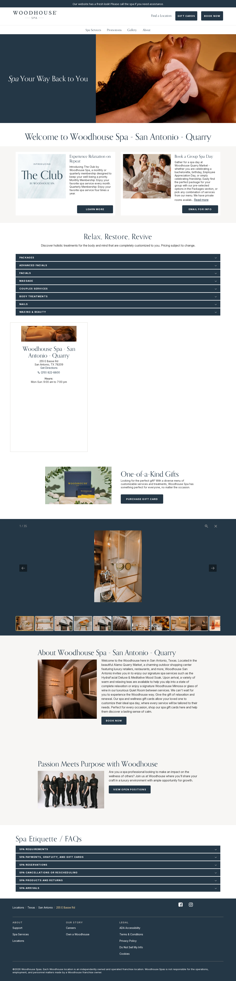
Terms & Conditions (131, 934)
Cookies (124, 953)
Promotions (114, 30)
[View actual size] (206, 526)
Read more (201, 199)
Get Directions (49, 367)
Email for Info (200, 209)
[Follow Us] (180, 907)
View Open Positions (129, 789)
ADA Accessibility (129, 927)
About (146, 30)
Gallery (132, 30)
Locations (18, 907)
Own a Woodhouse (77, 934)
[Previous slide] (23, 568)
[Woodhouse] (35, 15)
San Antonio (45, 907)
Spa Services (93, 30)
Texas (31, 907)
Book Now (212, 15)
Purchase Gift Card (142, 499)
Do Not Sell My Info (131, 947)
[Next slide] (213, 568)
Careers (71, 927)
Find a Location (161, 16)
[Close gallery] (215, 526)
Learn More (95, 209)
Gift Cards (186, 15)
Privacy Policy (128, 940)
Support (17, 927)
